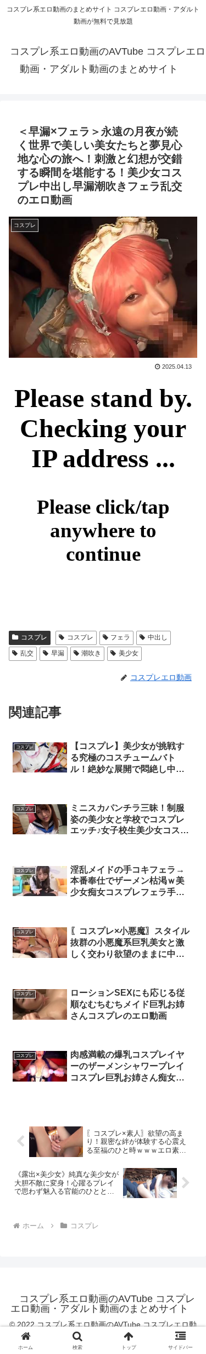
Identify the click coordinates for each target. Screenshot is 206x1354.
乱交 (27, 653)
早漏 (57, 653)
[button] (184, 1300)
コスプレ (34, 637)
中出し (158, 637)
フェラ (120, 637)
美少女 (128, 653)
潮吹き (91, 653)
